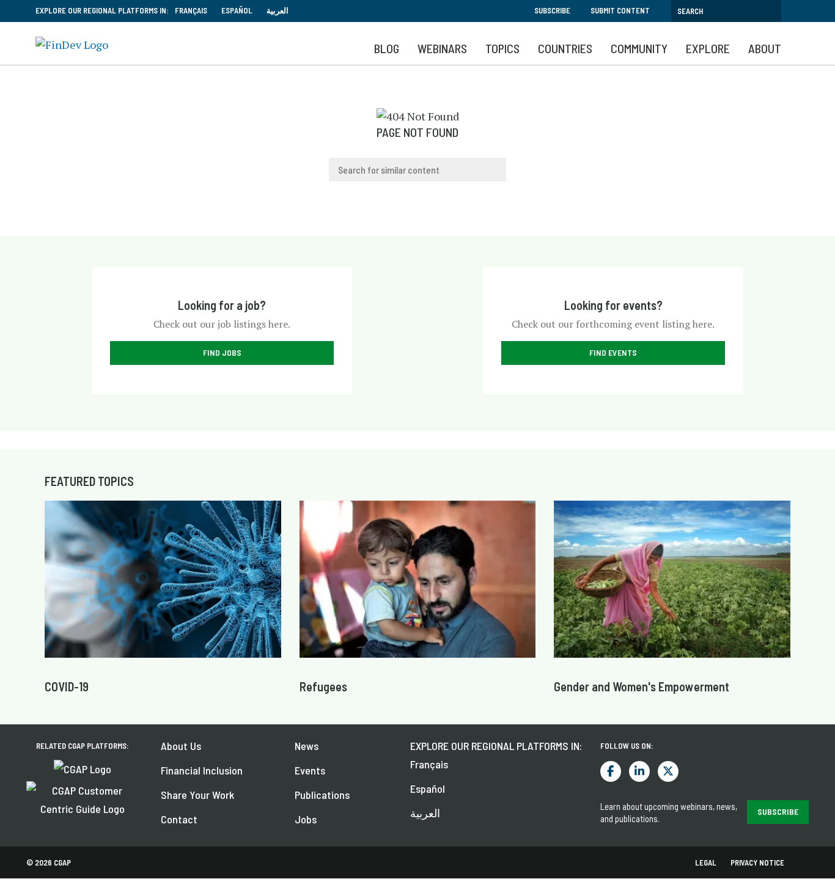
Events (310, 770)
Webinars (442, 48)
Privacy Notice (757, 862)
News (306, 745)
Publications (322, 794)
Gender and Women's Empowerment (641, 686)
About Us (181, 745)
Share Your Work (197, 794)
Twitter (668, 771)
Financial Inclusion (202, 770)
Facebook (610, 771)
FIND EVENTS (613, 352)
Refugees (323, 686)
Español (236, 10)
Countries (565, 48)
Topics (502, 48)
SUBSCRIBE (777, 811)
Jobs (306, 819)
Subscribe (552, 10)
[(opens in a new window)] (82, 767)
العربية (278, 10)
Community (639, 48)
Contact (179, 819)
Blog (386, 48)
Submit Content (620, 10)
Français (191, 10)
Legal (705, 862)
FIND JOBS (222, 352)
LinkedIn (639, 771)
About (764, 48)
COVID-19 (67, 686)
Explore (708, 48)
